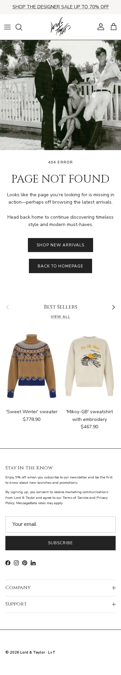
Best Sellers (60, 307)
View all (60, 316)
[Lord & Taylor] (60, 27)
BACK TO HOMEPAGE (60, 266)
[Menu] (7, 27)
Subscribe (60, 543)
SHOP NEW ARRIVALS (60, 245)
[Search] (22, 27)
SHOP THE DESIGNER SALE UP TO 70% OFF (60, 7)
